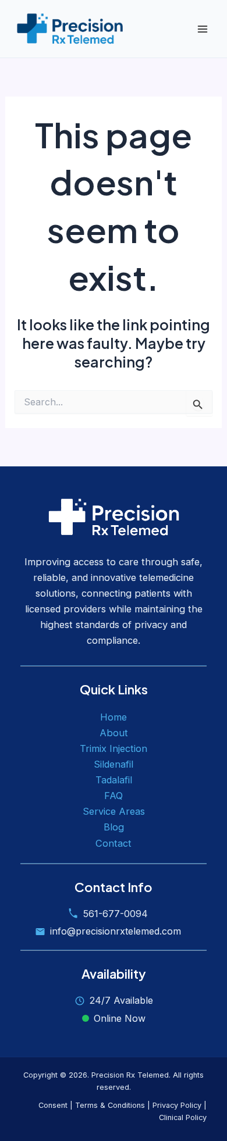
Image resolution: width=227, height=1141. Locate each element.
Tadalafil (113, 780)
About (114, 733)
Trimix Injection (113, 748)
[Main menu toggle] (202, 29)
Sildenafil (113, 764)
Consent (53, 1105)
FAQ (113, 795)
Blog (114, 827)
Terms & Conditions (110, 1105)
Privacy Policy (176, 1105)
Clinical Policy (183, 1117)
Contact (113, 843)
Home (113, 717)
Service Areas (114, 811)
